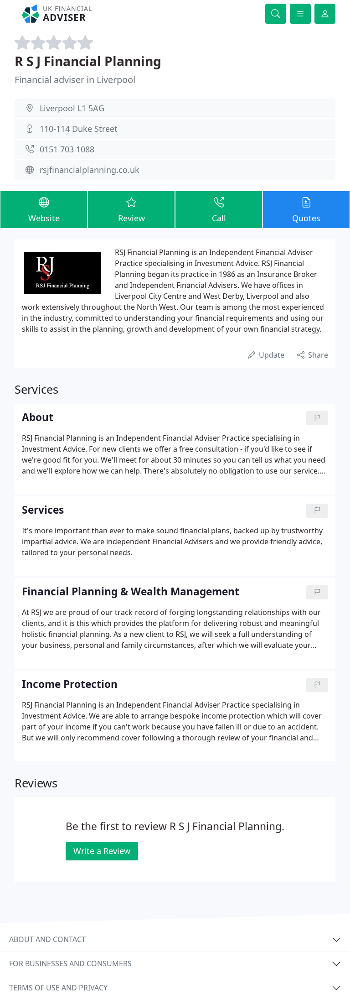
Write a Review (101, 850)
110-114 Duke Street (79, 128)
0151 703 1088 (67, 149)
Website (44, 218)
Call (219, 218)
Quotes (306, 218)
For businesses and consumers (70, 963)
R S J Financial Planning (88, 61)
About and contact (47, 939)
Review (131, 218)
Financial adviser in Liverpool (75, 79)
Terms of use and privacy (58, 988)
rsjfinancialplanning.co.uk (89, 169)
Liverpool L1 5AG (72, 108)
